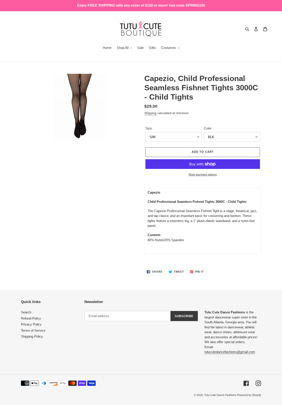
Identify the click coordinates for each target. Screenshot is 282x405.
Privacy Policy (31, 324)
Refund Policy (31, 318)
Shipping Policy (32, 336)
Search (26, 312)
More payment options (203, 174)
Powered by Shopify (249, 395)
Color (208, 128)
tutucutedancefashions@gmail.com (229, 352)
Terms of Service (33, 330)
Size (148, 128)
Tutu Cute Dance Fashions (220, 395)
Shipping (150, 113)
